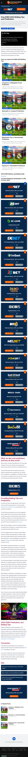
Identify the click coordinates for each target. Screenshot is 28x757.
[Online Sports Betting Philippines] (14, 2)
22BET (9, 750)
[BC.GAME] (14, 223)
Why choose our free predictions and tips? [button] (13, 673)
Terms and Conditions (22, 748)
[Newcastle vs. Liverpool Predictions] (14, 100)
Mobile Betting (4, 750)
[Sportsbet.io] (14, 412)
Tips (10, 80)
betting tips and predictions (7, 507)
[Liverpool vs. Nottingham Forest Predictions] (14, 72)
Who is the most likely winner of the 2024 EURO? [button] (12, 667)
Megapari (21, 750)
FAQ (2, 44)
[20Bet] (14, 206)
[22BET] (14, 274)
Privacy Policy (14, 748)
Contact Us (4, 748)
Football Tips (11, 28)
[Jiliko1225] (14, 292)
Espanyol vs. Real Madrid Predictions (13, 165)
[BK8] (14, 326)
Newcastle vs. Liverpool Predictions (13, 111)
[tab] (14, 667)
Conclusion (4, 42)
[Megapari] (14, 394)
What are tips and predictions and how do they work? (12, 37)
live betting (19, 522)
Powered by (3, 176)
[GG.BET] (14, 189)
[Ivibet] (14, 257)
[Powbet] (14, 360)
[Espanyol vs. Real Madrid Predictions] (14, 155)
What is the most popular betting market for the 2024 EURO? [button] (12, 678)
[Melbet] (14, 343)
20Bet (25, 750)
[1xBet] (14, 240)
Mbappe (8, 540)
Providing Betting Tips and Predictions (9, 39)
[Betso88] (14, 429)
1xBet (17, 750)
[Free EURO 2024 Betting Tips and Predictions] (14, 9)
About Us (8, 748)
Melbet (13, 750)
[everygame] (14, 446)
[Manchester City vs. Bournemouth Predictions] (14, 127)
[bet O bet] (14, 377)
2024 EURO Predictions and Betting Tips (10, 40)
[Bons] (14, 309)
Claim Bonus (22, 9)
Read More (19, 196)
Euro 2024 (4, 28)
